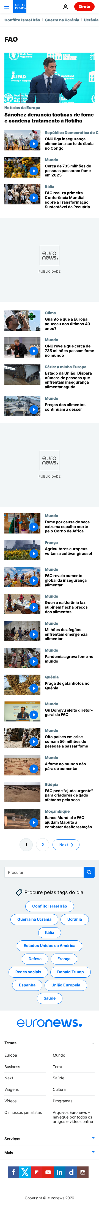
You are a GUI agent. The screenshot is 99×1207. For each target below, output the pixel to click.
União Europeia (65, 985)
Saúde (50, 998)
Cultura (59, 1089)
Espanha (27, 985)
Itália (49, 186)
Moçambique (57, 811)
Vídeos (10, 1100)
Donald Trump (70, 971)
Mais (8, 1152)
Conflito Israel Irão (22, 20)
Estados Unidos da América (49, 945)
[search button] (89, 872)
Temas (10, 1042)
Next (63, 844)
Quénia (52, 677)
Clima (50, 312)
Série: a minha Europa (65, 366)
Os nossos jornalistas (23, 1112)
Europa (10, 1055)
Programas (62, 1100)
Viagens (11, 1089)
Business (12, 1066)
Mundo (51, 159)
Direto (84, 6)
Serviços (12, 1138)
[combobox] (49, 872)
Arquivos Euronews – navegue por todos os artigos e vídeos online (73, 1117)
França (51, 542)
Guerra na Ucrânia (62, 20)
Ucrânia (91, 20)
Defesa (35, 958)
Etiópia (51, 784)
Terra (57, 1066)
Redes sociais (28, 971)
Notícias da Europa (22, 107)
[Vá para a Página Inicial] (19, 6)
